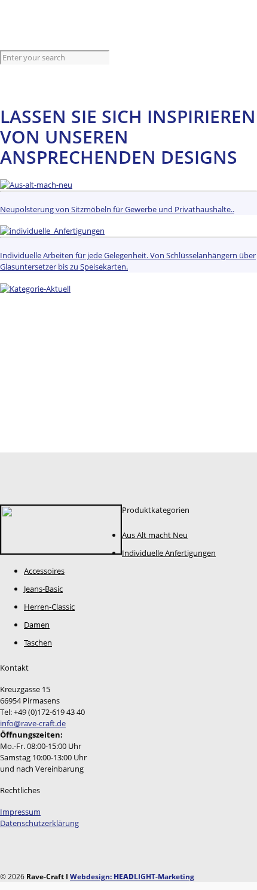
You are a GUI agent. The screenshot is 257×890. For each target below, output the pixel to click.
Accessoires (44, 570)
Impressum (20, 811)
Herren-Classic (49, 606)
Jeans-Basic (43, 588)
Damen (37, 624)
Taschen (38, 642)
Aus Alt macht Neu (155, 535)
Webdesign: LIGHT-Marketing (132, 876)
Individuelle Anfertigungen (169, 553)
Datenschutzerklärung (39, 823)
